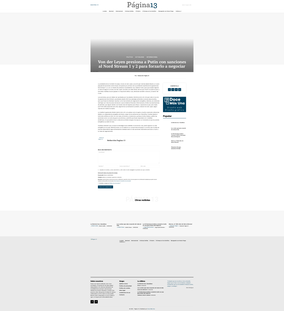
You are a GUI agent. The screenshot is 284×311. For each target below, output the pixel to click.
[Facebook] (169, 89)
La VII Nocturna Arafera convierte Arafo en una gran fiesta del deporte (178, 135)
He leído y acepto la (110, 183)
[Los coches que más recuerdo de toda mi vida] (166, 128)
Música (139, 285)
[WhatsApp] (179, 89)
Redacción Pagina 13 (143, 75)
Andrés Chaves (128, 227)
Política (129, 57)
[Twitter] (172, 89)
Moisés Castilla (102, 226)
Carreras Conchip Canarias (143, 295)
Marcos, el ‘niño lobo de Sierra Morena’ (177, 141)
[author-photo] (95, 226)
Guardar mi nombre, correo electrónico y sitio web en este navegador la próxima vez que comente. (125, 169)
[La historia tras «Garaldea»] (166, 122)
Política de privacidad (114, 183)
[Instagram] (96, 301)
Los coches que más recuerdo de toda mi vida (178, 128)
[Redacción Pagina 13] (101, 140)
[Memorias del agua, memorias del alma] (166, 147)
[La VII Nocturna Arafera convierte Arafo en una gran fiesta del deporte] (166, 135)
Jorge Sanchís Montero (160, 227)
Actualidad (139, 57)
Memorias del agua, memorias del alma (176, 147)
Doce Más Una (151, 308)
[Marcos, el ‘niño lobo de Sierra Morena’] (166, 141)
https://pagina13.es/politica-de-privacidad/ (122, 181)
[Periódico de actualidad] (142, 5)
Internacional (152, 57)
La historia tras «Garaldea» (178, 122)
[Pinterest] (176, 89)
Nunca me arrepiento (142, 289)
